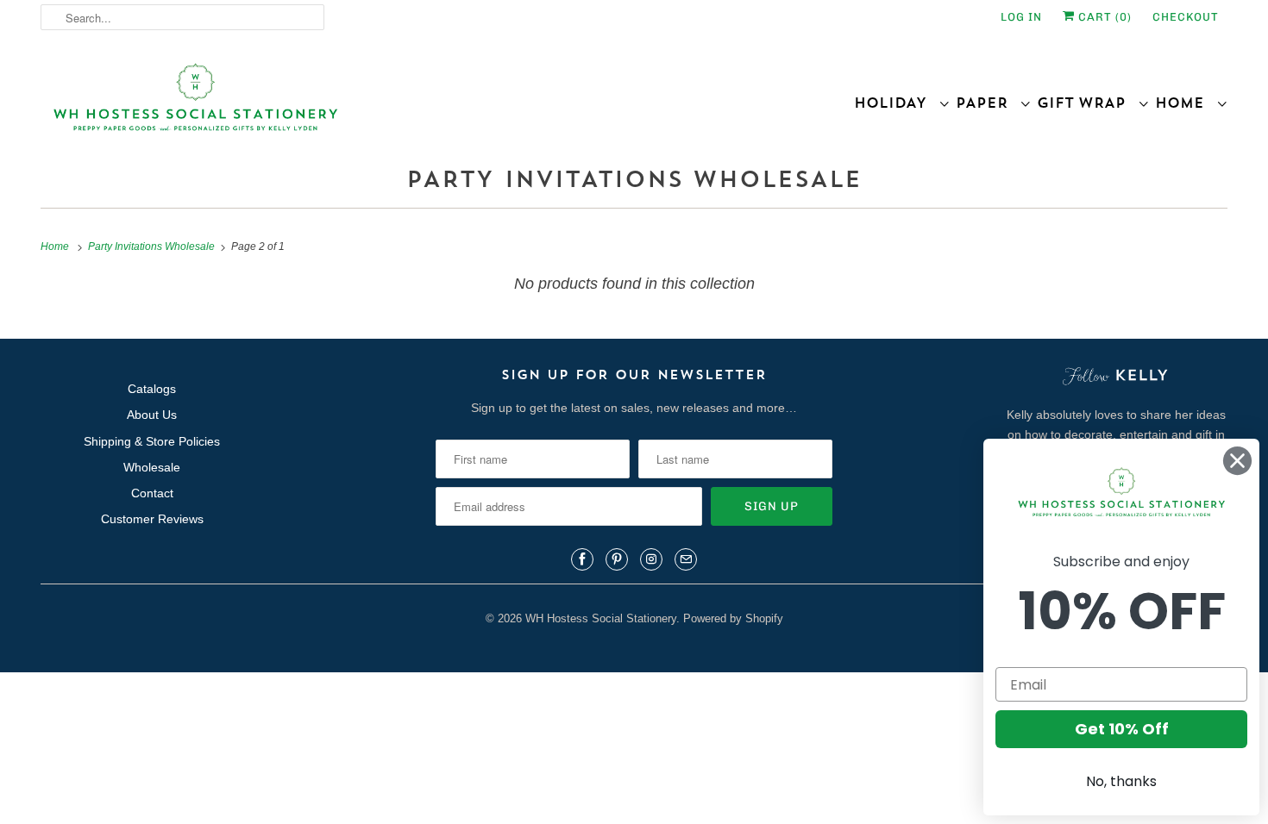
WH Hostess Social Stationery (600, 618)
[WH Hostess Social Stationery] (333, 104)
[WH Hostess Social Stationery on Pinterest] (617, 559)
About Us (152, 414)
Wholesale (151, 467)
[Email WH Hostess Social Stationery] (686, 559)
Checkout (1185, 16)
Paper (988, 102)
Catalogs (152, 389)
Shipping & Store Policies (152, 441)
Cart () (1103, 16)
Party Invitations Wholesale (634, 179)
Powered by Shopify (733, 618)
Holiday (896, 102)
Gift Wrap (1087, 102)
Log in (1021, 16)
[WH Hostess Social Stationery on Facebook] (582, 559)
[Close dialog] (1237, 461)
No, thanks (1121, 781)
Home (1185, 102)
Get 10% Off (1122, 729)
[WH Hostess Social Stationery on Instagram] (651, 559)
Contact (152, 493)
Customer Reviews (152, 519)
